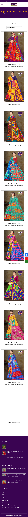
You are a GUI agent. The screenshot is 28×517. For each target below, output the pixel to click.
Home (2, 14)
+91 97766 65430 (22, 1)
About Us (4, 494)
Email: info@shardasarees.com (9, 1)
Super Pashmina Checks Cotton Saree (14, 66)
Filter (15, 23)
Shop (3, 492)
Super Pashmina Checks (14, 64)
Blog (3, 497)
